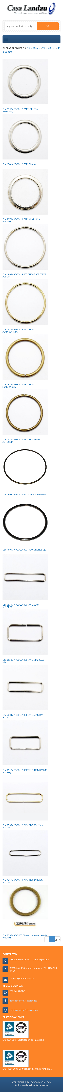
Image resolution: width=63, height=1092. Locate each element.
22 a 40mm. (49, 48)
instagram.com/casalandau (24, 1009)
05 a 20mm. (33, 48)
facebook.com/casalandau (23, 1000)
